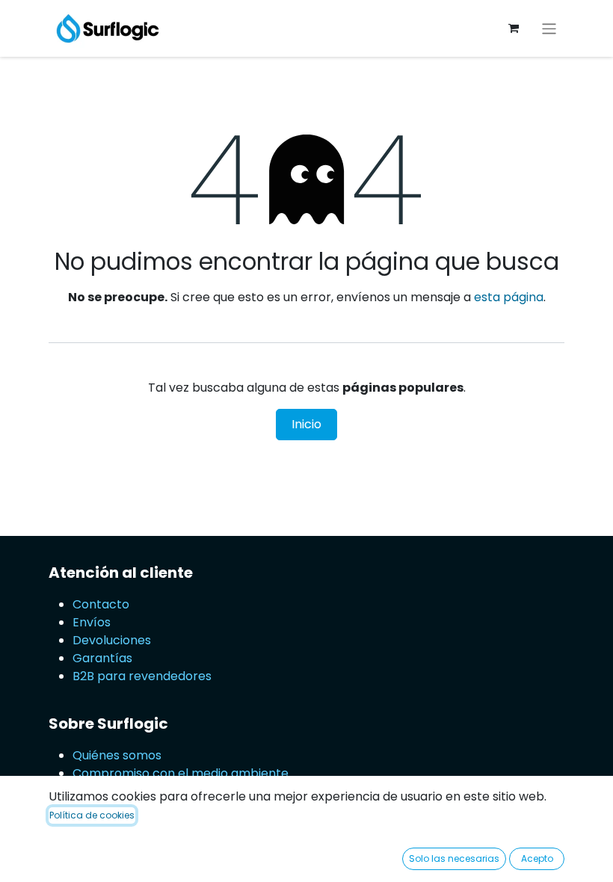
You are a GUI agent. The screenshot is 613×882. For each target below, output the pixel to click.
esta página (508, 297)
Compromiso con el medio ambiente (181, 773)
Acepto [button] (537, 858)
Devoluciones (113, 640)
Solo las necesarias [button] (454, 858)
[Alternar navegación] (549, 28)
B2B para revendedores (142, 676)
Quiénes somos (117, 755)
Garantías (102, 658)
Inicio (306, 424)
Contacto (101, 604)
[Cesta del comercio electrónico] (513, 28)
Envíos (92, 622)
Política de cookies (92, 815)
